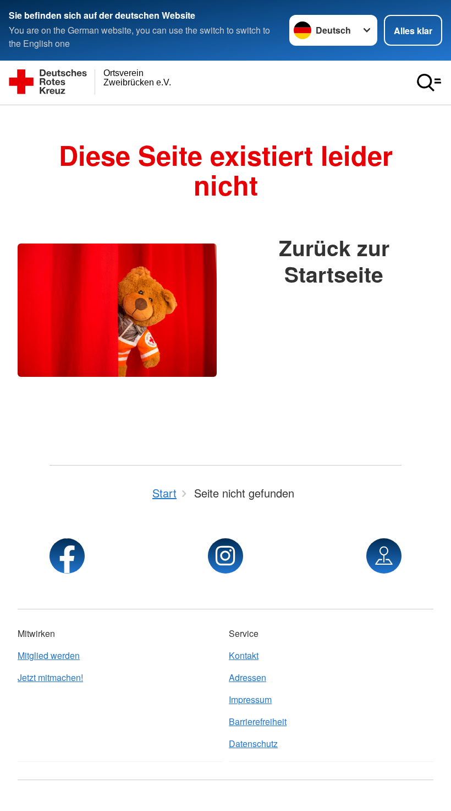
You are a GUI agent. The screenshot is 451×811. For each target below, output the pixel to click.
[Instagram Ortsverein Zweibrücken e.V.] (225, 556)
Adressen (247, 677)
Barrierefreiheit (258, 721)
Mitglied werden (49, 655)
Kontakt (243, 655)
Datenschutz (253, 743)
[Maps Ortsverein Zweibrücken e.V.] (384, 556)
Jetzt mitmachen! (50, 677)
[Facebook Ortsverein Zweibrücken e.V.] (67, 556)
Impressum (250, 699)
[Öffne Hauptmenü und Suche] (429, 82)
